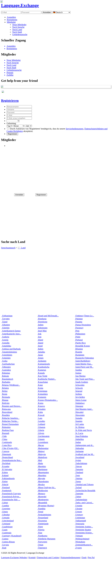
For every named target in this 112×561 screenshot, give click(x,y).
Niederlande (42, 524)
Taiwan (78, 466)
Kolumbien (42, 394)
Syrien (78, 460)
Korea (40, 403)
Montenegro (42, 499)
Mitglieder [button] (11, 22)
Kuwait (40, 415)
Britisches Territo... (10, 421)
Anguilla (5, 343)
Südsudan (79, 448)
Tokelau (78, 478)
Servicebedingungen (74, 129)
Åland (4, 322)
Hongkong (42, 322)
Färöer (5, 481)
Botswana (6, 409)
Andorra (5, 337)
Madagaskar (42, 448)
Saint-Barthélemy (82, 361)
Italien (40, 349)
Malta (40, 463)
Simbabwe (80, 403)
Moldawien (42, 490)
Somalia (78, 418)
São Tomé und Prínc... (85, 379)
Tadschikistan (81, 463)
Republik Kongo (82, 346)
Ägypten (6, 319)
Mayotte (41, 478)
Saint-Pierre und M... (84, 367)
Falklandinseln (8, 478)
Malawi (41, 451)
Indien (40, 325)
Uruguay (79, 514)
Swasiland (79, 457)
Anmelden (11, 17)
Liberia (40, 430)
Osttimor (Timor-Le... (84, 316)
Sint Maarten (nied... (84, 409)
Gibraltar (6, 514)
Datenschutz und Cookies (48, 557)
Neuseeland (42, 517)
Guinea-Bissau (8, 542)
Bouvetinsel (7, 412)
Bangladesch (7, 379)
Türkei (78, 496)
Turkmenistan (81, 499)
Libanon (41, 427)
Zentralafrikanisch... (84, 545)
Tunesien (79, 493)
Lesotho (41, 421)
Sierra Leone (80, 400)
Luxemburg (42, 442)
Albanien (6, 325)
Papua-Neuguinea (83, 325)
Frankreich (6, 490)
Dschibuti (6, 463)
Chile (4, 436)
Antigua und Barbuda (11, 349)
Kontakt (32, 557)
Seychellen (80, 397)
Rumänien (79, 355)
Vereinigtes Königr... (84, 533)
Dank (84, 557)
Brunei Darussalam (10, 424)
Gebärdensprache (19, 34)
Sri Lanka (79, 424)
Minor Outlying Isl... (46, 487)
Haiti (4, 548)
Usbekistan (80, 517)
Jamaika (41, 352)
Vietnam (79, 536)
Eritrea (5, 472)
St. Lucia (79, 433)
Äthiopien (6, 367)
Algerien (5, 328)
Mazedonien (43, 481)
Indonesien (42, 328)
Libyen (40, 433)
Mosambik (42, 502)
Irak (39, 334)
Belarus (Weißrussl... (11, 385)
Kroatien (41, 409)
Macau (40, 445)
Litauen (41, 439)
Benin (4, 394)
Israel (40, 346)
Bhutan (5, 400)
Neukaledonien (44, 514)
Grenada (5, 517)
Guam (4, 530)
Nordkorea (42, 536)
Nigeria (40, 530)
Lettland (41, 424)
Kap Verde (42, 376)
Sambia (78, 370)
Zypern (78, 548)
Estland (5, 475)
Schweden (79, 385)
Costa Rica (6, 445)
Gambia (5, 505)
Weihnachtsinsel (82, 539)
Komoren (41, 397)
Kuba (40, 412)
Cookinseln (7, 442)
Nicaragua (42, 520)
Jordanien (41, 361)
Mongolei (41, 496)
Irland (40, 340)
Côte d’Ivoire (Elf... (10, 448)
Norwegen (42, 542)
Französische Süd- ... (11, 499)
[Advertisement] (56, 169)
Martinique (42, 469)
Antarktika (6, 346)
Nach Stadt (17, 32)
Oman (40, 545)
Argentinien (7, 355)
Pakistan (79, 319)
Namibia (41, 508)
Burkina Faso (8, 430)
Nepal (40, 511)
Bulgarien (6, 427)
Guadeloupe (7, 527)
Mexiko (41, 484)
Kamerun (41, 370)
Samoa (78, 373)
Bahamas (6, 373)
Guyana (5, 545)
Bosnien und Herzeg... (11, 406)
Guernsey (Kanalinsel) (11, 536)
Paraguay (79, 328)
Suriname (79, 451)
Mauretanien (43, 472)
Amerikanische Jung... (11, 334)
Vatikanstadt (80, 520)
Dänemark (6, 454)
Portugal (79, 340)
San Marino (80, 376)
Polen (77, 337)
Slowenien (80, 415)
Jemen (40, 358)
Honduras (41, 319)
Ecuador (5, 466)
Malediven (42, 457)
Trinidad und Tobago (84, 484)
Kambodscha (43, 367)
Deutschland (7, 457)
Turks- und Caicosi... (84, 502)
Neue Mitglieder (19, 24)
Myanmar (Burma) (45, 505)
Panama (78, 322)
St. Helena (79, 427)
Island (40, 343)
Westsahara (80, 542)
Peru (77, 331)
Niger (40, 527)
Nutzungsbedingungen (70, 557)
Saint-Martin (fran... (83, 364)
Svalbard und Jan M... (84, 454)
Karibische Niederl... (46, 379)
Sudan (78, 442)
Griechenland (8, 520)
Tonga (78, 481)
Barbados (6, 382)
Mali (39, 460)
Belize (5, 391)
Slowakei (79, 412)
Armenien (6, 358)
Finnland (6, 487)
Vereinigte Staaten (83, 530)
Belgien (5, 388)
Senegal (78, 391)
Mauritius (41, 475)
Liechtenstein (43, 436)
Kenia (40, 388)
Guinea (5, 539)
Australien (6, 370)
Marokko (41, 466)
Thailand (79, 472)
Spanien (78, 421)
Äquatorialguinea (9, 352)
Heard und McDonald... (48, 316)
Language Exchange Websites (14, 557)
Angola (5, 340)
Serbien (78, 394)
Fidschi (5, 484)
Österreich (42, 548)
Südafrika (79, 439)
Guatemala (6, 533)
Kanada (41, 373)
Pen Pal (91, 557)
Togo (77, 475)
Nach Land (17, 29)
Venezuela (79, 524)
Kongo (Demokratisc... (47, 400)
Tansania (79, 469)
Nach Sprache (18, 27)
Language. (20, 5)
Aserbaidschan (8, 364)
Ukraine (78, 508)
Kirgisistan (42, 391)
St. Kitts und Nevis (83, 430)
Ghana (5, 511)
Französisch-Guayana (11, 493)
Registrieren (12, 19)
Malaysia (41, 454)
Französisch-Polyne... (11, 496)
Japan (40, 355)
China (4, 439)
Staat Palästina (81, 436)
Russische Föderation (84, 358)
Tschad (78, 487)
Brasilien (6, 415)
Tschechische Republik (85, 490)
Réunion (79, 349)
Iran (39, 337)
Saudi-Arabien (81, 382)
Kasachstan (42, 382)
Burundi (5, 433)
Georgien (6, 508)
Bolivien (5, 403)
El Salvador (7, 469)
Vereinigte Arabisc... (84, 527)
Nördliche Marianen (46, 539)
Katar (40, 385)
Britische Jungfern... (10, 418)
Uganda (78, 505)
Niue (39, 533)
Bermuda (6, 397)
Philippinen (80, 334)
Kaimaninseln (43, 364)
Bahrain (5, 376)
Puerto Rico (80, 343)
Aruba (4, 361)
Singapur (79, 406)
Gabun (5, 502)
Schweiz (79, 388)
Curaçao (5, 451)
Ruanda (78, 352)
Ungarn (78, 511)
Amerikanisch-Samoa (11, 331)
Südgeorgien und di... (84, 445)
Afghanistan (7, 316)
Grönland (6, 524)
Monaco (41, 493)
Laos (39, 418)
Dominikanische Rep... (12, 460)
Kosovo (41, 406)
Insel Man (42, 331)
